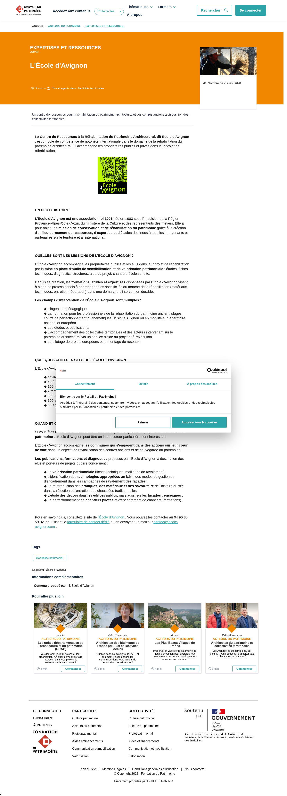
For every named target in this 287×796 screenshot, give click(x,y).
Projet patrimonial (84, 733)
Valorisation (80, 756)
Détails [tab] (143, 383)
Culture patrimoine (85, 718)
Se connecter (251, 10)
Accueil (38, 26)
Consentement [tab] (85, 383)
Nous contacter (194, 769)
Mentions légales (114, 769)
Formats (165, 7)
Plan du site (88, 769)
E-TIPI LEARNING (160, 781)
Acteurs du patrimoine (87, 726)
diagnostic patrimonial (49, 557)
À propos (134, 15)
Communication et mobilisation (93, 748)
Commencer (73, 668)
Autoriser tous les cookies (199, 422)
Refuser (142, 422)
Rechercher (210, 10)
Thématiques (138, 7)
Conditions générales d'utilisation (155, 769)
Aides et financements (87, 741)
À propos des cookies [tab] (202, 383)
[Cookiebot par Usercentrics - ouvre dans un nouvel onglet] (210, 371)
